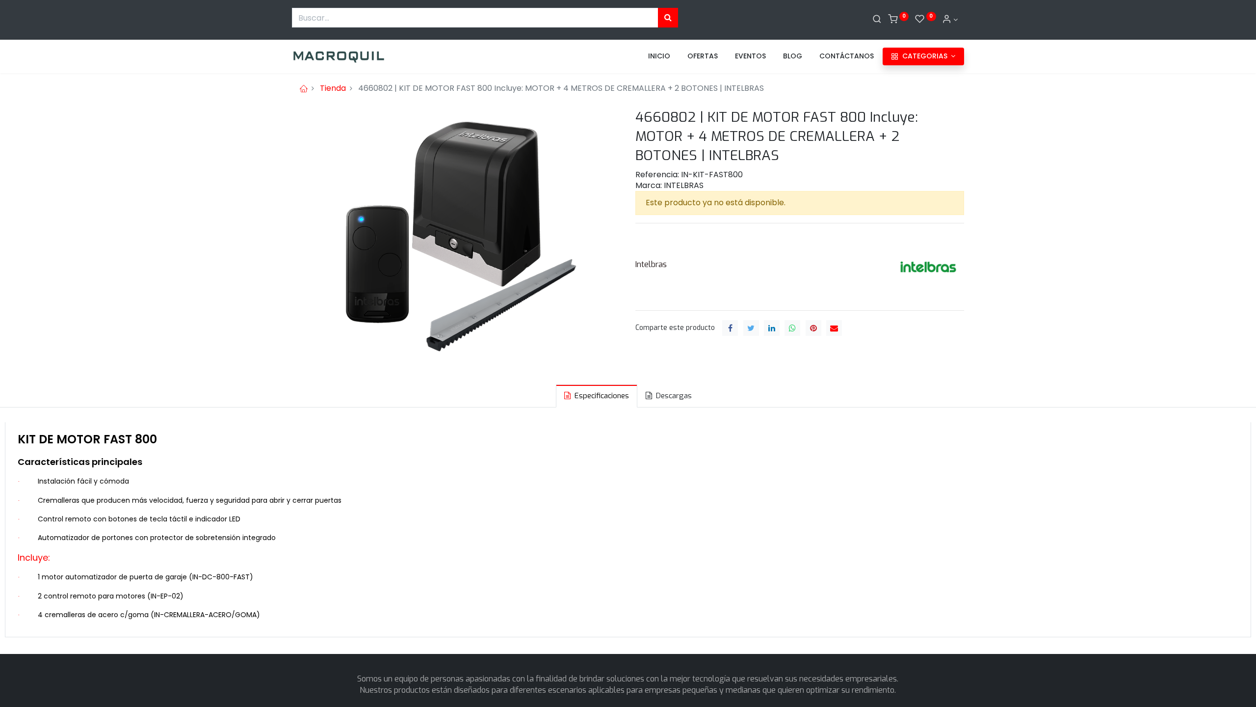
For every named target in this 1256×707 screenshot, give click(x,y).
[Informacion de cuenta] (950, 20)
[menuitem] (659, 56)
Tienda (333, 88)
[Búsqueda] (668, 17)
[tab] (596, 396)
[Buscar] (877, 20)
